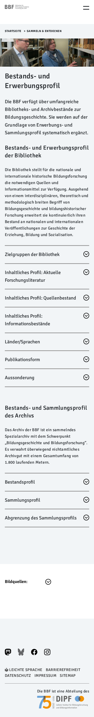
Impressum (45, 675)
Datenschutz (18, 675)
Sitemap (67, 675)
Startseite (13, 31)
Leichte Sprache (25, 669)
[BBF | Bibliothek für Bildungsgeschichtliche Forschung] (25, 12)
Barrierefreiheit (63, 669)
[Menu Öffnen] (86, 8)
